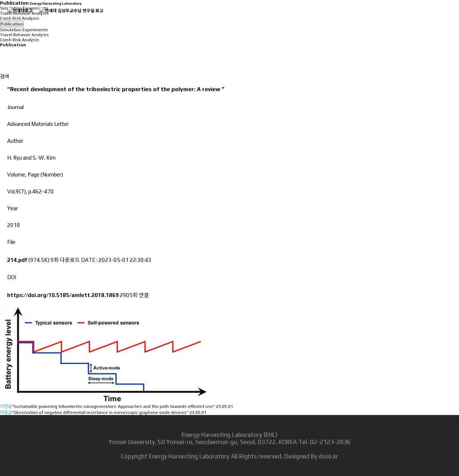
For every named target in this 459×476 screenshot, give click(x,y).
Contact (437, 18)
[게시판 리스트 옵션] (3, 66)
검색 (4, 76)
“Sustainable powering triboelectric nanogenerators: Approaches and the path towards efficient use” (113, 406)
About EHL (195, 18)
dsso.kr (328, 456)
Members (291, 18)
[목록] (3, 53)
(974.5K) (29, 260)
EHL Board (390, 18)
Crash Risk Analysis (19, 39)
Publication (340, 18)
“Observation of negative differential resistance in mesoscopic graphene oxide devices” (100, 412)
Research (244, 18)
